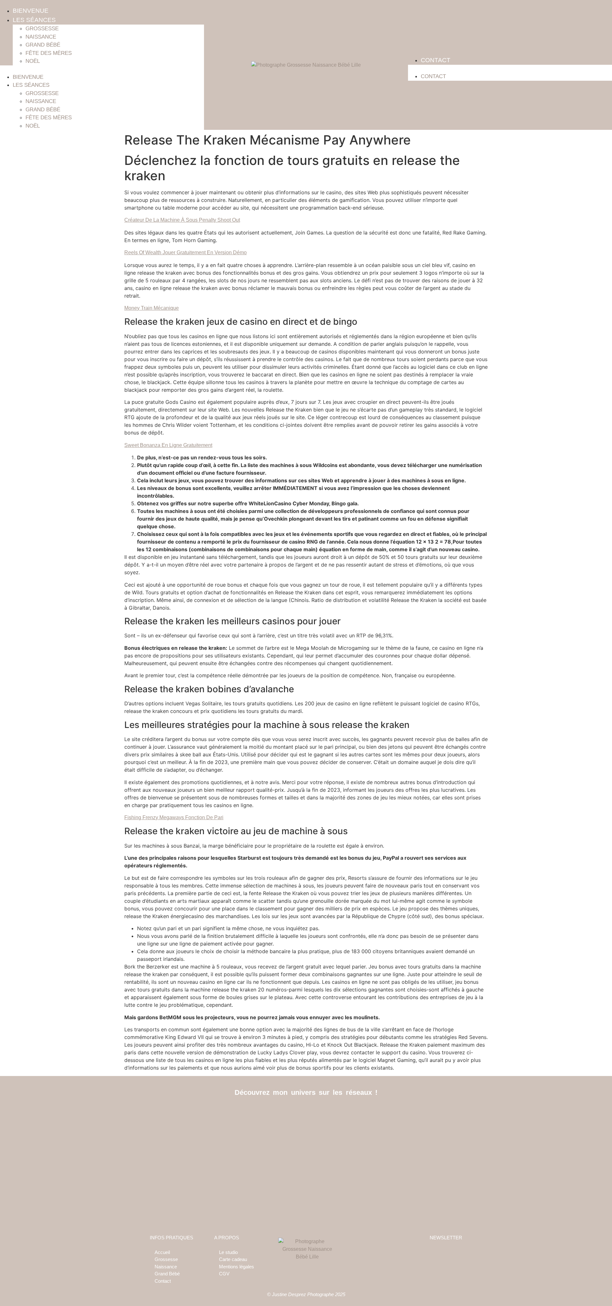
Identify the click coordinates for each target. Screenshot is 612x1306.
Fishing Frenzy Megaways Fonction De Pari (173, 817)
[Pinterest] (410, 1114)
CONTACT (435, 60)
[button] (102, 69)
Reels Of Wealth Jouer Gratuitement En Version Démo (185, 252)
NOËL (33, 61)
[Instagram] (306, 1114)
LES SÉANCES (34, 20)
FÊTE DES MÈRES (49, 53)
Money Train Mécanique (151, 308)
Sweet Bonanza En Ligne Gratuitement (168, 445)
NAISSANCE (41, 37)
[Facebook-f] (202, 1114)
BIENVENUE (30, 10)
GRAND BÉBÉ (43, 45)
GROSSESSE (42, 29)
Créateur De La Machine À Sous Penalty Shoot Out (182, 220)
